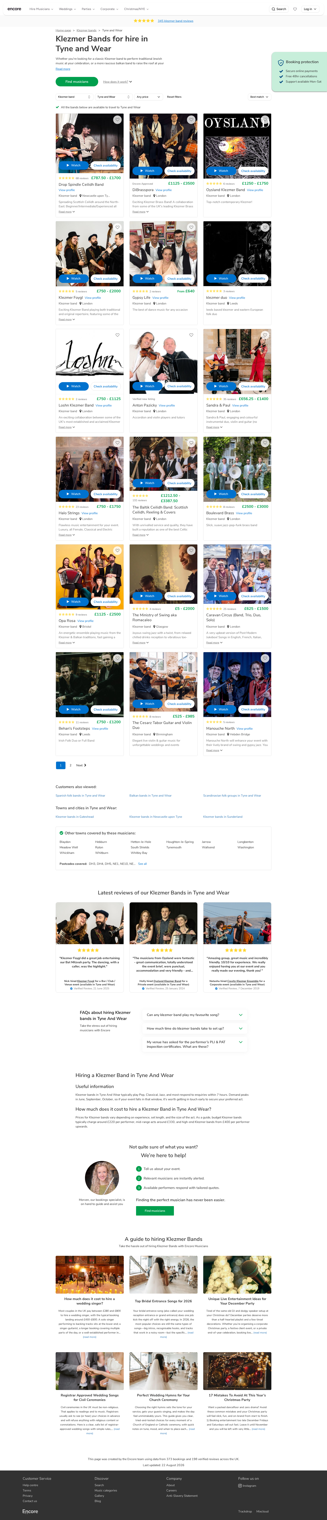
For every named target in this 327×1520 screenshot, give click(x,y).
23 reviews (82, 507)
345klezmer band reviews (175, 21)
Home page (63, 30)
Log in (308, 9)
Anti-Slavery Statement (182, 1496)
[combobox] (74, 97)
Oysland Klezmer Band (167, 981)
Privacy (28, 1496)
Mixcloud (262, 1511)
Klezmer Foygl (85, 981)
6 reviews (229, 184)
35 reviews (229, 399)
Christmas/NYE (134, 9)
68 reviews (82, 178)
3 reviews (229, 291)
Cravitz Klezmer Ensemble (242, 981)
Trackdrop (245, 1511)
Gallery (99, 1496)
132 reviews (139, 500)
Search (281, 9)
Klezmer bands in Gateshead (75, 817)
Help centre (30, 1485)
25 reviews (229, 609)
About (170, 1485)
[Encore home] (14, 9)
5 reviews (81, 291)
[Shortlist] (295, 9)
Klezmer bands (87, 30)
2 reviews (155, 291)
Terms (27, 1490)
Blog (98, 1501)
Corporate (107, 9)
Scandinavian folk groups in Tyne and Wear (232, 796)
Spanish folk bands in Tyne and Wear (80, 796)
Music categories (106, 1490)
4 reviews (155, 609)
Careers (171, 1490)
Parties (86, 9)
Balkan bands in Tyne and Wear (150, 796)
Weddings (65, 9)
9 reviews (81, 614)
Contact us (30, 1501)
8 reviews (229, 507)
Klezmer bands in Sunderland (222, 817)
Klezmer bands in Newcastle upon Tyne (155, 817)
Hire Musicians (40, 9)
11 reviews (82, 722)
